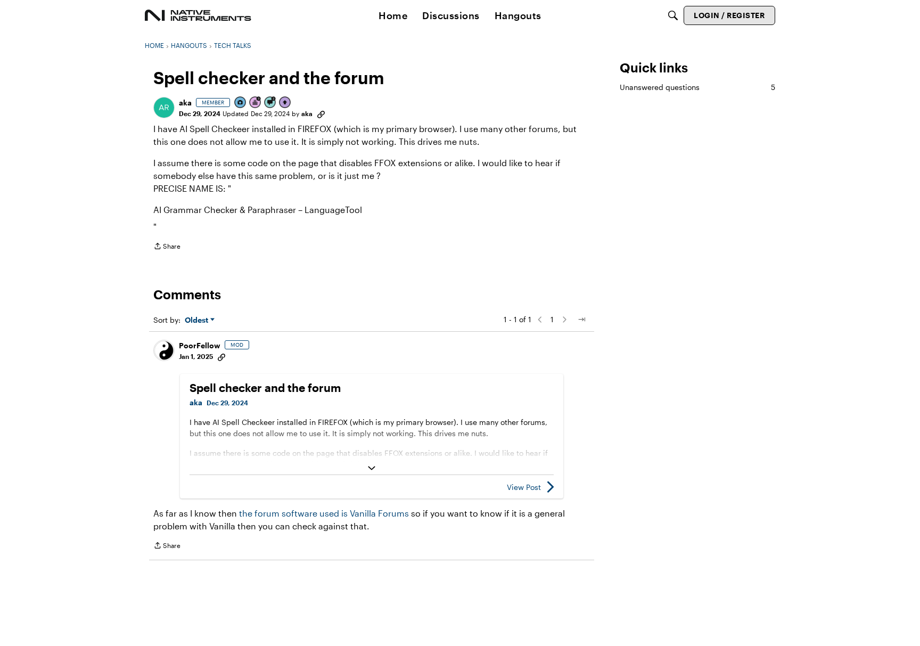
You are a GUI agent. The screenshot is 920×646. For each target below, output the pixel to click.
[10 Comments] (270, 103)
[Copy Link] (321, 113)
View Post (524, 487)
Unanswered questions (697, 87)
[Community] (198, 15)
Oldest (197, 320)
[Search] (673, 15)
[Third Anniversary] (255, 103)
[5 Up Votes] (285, 103)
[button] (164, 107)
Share (166, 247)
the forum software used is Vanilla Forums (324, 513)
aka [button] (185, 102)
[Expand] (371, 468)
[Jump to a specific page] (581, 319)
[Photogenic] (240, 103)
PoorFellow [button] (199, 345)
